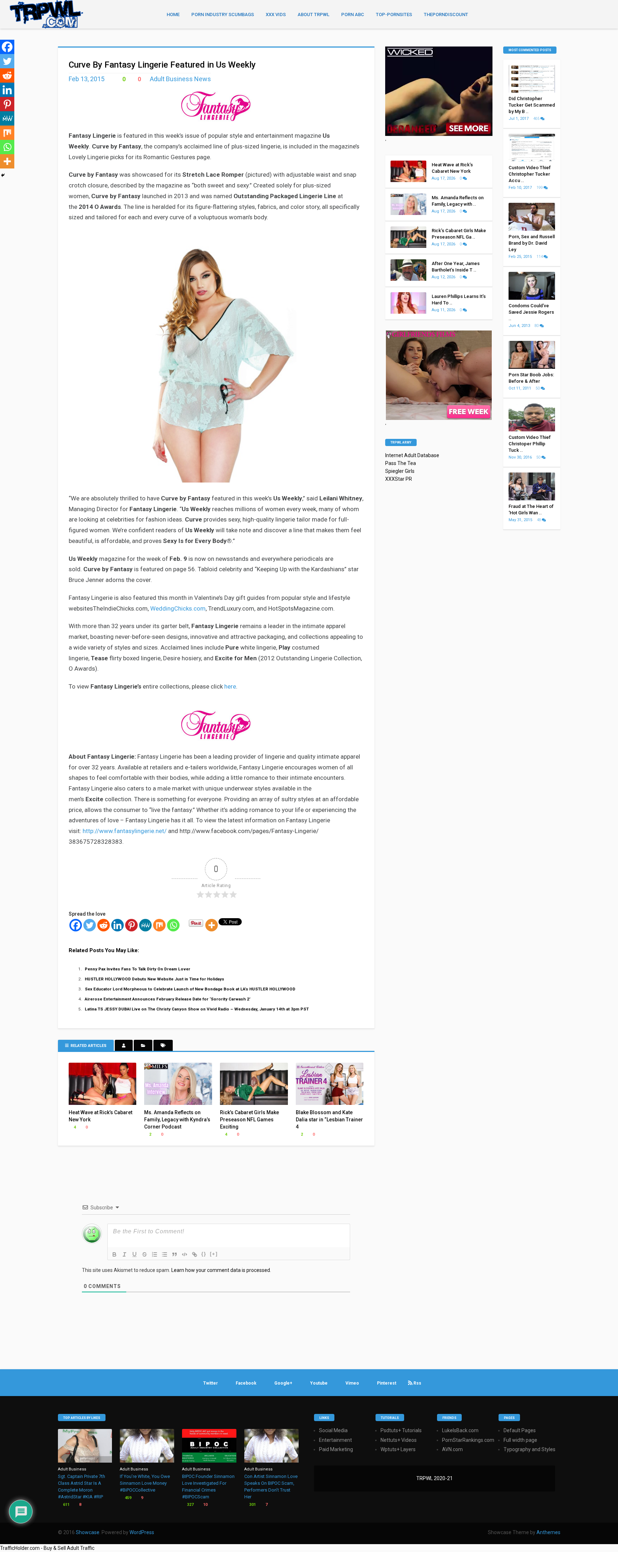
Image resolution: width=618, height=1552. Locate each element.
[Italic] (124, 1254)
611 (65, 1504)
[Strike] (144, 1254)
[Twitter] (89, 925)
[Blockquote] (175, 1254)
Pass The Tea (400, 463)
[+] (214, 1254)
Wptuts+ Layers (398, 1449)
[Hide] (3, 175)
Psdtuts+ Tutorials (401, 1430)
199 (540, 188)
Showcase (87, 1532)
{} (203, 1254)
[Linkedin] (117, 925)
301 (252, 1504)
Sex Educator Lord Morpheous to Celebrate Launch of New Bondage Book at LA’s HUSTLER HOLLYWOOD (190, 989)
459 (127, 1497)
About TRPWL (313, 14)
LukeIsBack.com (460, 1430)
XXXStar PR (398, 479)
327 (189, 1504)
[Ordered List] (154, 1254)
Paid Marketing (336, 1449)
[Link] (195, 1254)
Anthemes (548, 1532)
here (230, 686)
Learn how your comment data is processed (220, 1270)
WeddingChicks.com (178, 608)
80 (537, 326)
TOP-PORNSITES (394, 14)
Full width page (520, 1440)
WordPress (141, 1532)
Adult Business (72, 1469)
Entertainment (335, 1440)
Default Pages (520, 1430)
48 (539, 520)
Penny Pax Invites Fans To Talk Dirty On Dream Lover (137, 968)
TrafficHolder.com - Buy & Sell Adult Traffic (47, 1548)
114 (540, 257)
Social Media (333, 1430)
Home (173, 14)
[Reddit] (103, 925)
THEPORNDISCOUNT (446, 14)
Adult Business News (180, 79)
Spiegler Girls (400, 471)
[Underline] (134, 1254)
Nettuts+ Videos (399, 1440)
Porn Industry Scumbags (222, 14)
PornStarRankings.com (468, 1440)
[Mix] (159, 925)
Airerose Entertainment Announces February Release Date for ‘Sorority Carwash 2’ (167, 999)
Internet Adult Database (412, 455)
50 (538, 388)
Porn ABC (352, 14)
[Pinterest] (131, 925)
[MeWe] (145, 925)
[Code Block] (185, 1254)
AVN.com (452, 1449)
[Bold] (114, 1254)
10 (204, 1504)
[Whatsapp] (173, 925)
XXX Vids (276, 14)
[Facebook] (75, 925)
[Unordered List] (165, 1254)
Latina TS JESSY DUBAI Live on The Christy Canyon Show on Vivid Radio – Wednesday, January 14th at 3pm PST (197, 1009)
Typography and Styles (529, 1449)
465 (536, 119)
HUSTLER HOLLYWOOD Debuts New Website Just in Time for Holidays (154, 978)
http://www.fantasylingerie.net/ (125, 830)
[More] (211, 925)
